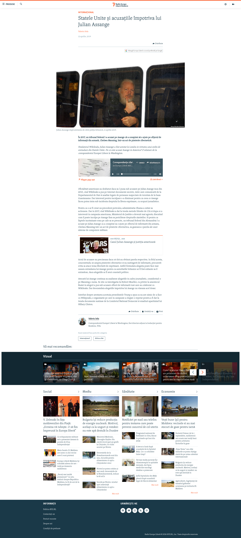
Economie (168, 392)
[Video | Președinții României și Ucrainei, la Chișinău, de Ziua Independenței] (219, 372)
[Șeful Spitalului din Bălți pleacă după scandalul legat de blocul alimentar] (128, 478)
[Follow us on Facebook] (122, 510)
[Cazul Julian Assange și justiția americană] (94, 245)
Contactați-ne (49, 514)
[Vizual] (233, 4)
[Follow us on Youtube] (128, 510)
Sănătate (128, 392)
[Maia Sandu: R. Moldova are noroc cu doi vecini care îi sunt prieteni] (49, 452)
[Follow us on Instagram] (134, 510)
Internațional (86, 12)
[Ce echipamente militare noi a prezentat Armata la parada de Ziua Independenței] (49, 439)
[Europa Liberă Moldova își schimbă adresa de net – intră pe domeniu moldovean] (49, 463)
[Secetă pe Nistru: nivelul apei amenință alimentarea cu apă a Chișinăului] (89, 484)
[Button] (158, 43)
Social (47, 392)
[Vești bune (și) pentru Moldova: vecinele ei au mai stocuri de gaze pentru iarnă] (179, 406)
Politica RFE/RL (49, 509)
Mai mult (115, 494)
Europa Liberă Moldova (125, 166)
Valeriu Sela (83, 32)
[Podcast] (225, 4)
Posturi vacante (49, 519)
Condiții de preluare (51, 528)
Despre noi (47, 524)
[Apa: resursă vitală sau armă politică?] (101, 372)
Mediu (87, 392)
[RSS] (140, 510)
